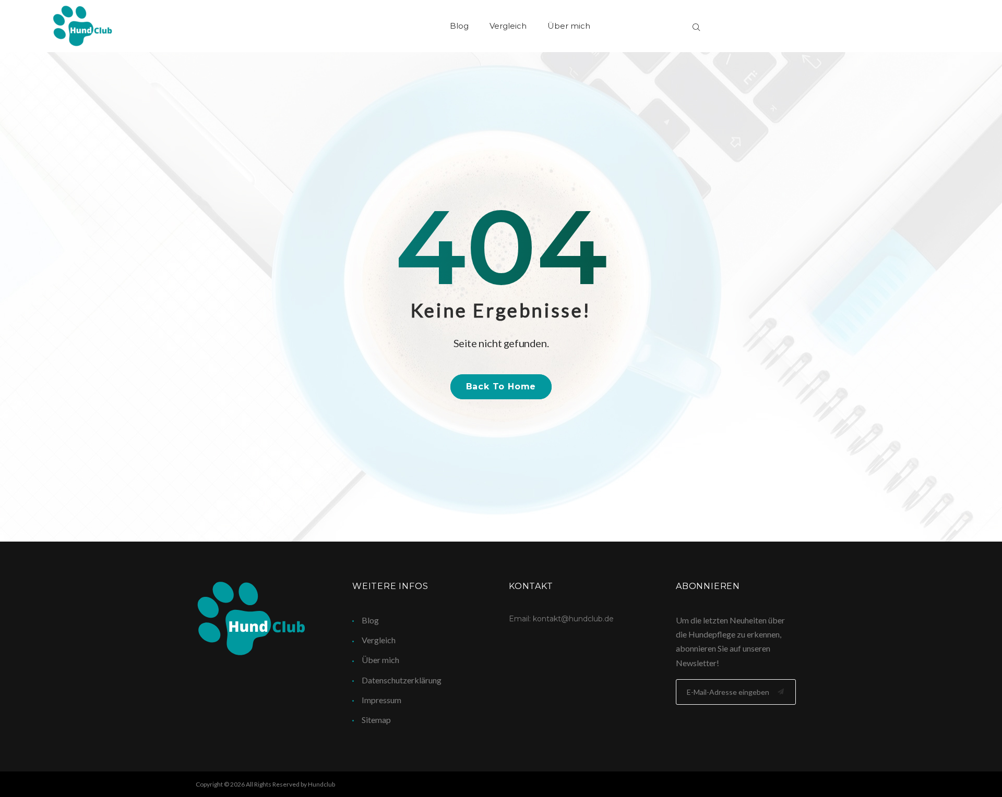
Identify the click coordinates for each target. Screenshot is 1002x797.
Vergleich (508, 26)
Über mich (568, 26)
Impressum (381, 700)
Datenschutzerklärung (402, 680)
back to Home (501, 386)
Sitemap (376, 720)
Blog (459, 26)
